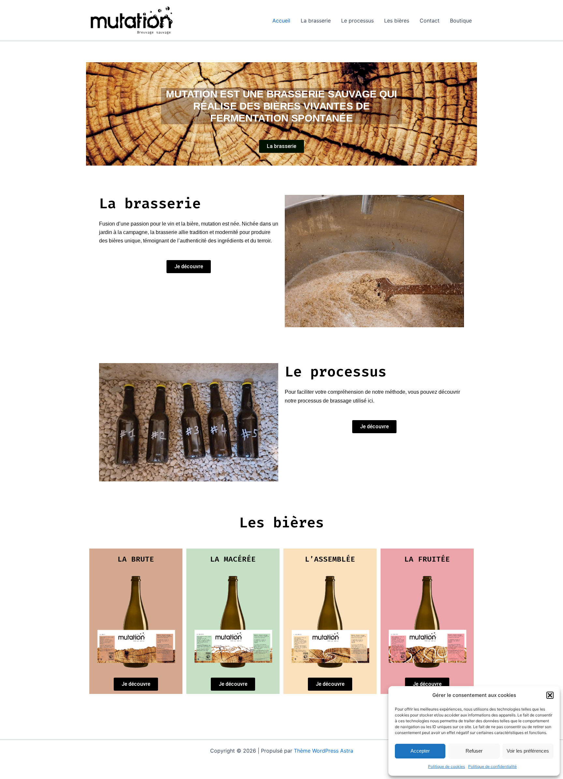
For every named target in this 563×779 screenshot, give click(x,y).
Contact (430, 20)
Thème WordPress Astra (323, 750)
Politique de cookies (446, 766)
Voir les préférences (528, 751)
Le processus (357, 20)
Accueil (281, 20)
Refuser (474, 751)
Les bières (396, 20)
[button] (550, 695)
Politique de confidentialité (492, 766)
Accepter (420, 751)
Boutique (461, 20)
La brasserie (316, 20)
